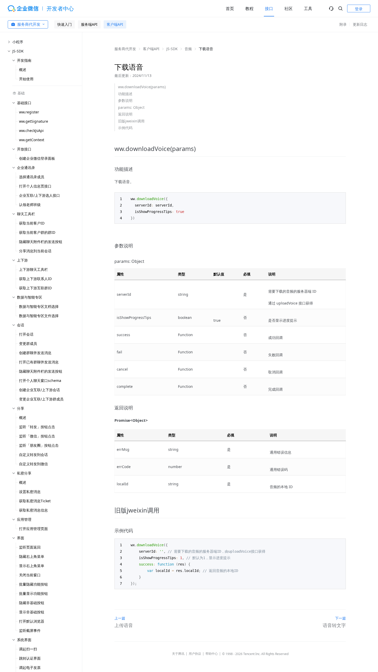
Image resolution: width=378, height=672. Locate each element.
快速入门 (64, 24)
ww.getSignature (33, 121)
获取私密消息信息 (33, 510)
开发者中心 (60, 8)
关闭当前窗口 (30, 574)
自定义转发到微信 (33, 463)
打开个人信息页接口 (35, 186)
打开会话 (26, 334)
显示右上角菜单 (31, 565)
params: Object (131, 107)
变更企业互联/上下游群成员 (41, 399)
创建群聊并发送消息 (35, 352)
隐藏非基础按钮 (31, 602)
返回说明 (125, 114)
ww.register (29, 112)
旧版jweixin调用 (131, 121)
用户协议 (195, 653)
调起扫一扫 (28, 649)
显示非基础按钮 (31, 612)
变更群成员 (28, 343)
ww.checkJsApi (31, 130)
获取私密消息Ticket (35, 500)
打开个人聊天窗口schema (40, 380)
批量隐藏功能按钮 (33, 584)
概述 (22, 69)
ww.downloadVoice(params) (142, 86)
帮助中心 (211, 653)
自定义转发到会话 (33, 454)
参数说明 (125, 100)
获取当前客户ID (31, 223)
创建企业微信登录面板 (37, 158)
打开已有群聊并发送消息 (39, 362)
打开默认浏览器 (31, 621)
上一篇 (119, 618)
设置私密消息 (30, 491)
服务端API (89, 24)
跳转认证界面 (30, 658)
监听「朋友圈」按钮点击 (39, 445)
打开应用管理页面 (33, 528)
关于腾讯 (178, 653)
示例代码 (125, 127)
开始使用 (26, 78)
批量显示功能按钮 (33, 593)
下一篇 (340, 618)
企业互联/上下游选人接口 (39, 195)
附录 (343, 24)
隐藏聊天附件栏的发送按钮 (40, 241)
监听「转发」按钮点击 (37, 426)
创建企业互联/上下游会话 (39, 389)
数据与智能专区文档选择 (39, 306)
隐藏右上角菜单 (31, 556)
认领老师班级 (30, 204)
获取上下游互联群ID (35, 287)
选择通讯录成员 (31, 176)
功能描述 (125, 93)
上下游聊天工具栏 (33, 269)
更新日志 (360, 24)
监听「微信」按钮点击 (37, 436)
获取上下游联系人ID (35, 278)
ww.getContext (31, 139)
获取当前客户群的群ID (37, 232)
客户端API (115, 24)
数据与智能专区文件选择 (39, 315)
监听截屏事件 (30, 630)
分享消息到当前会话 (35, 250)
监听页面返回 (30, 547)
